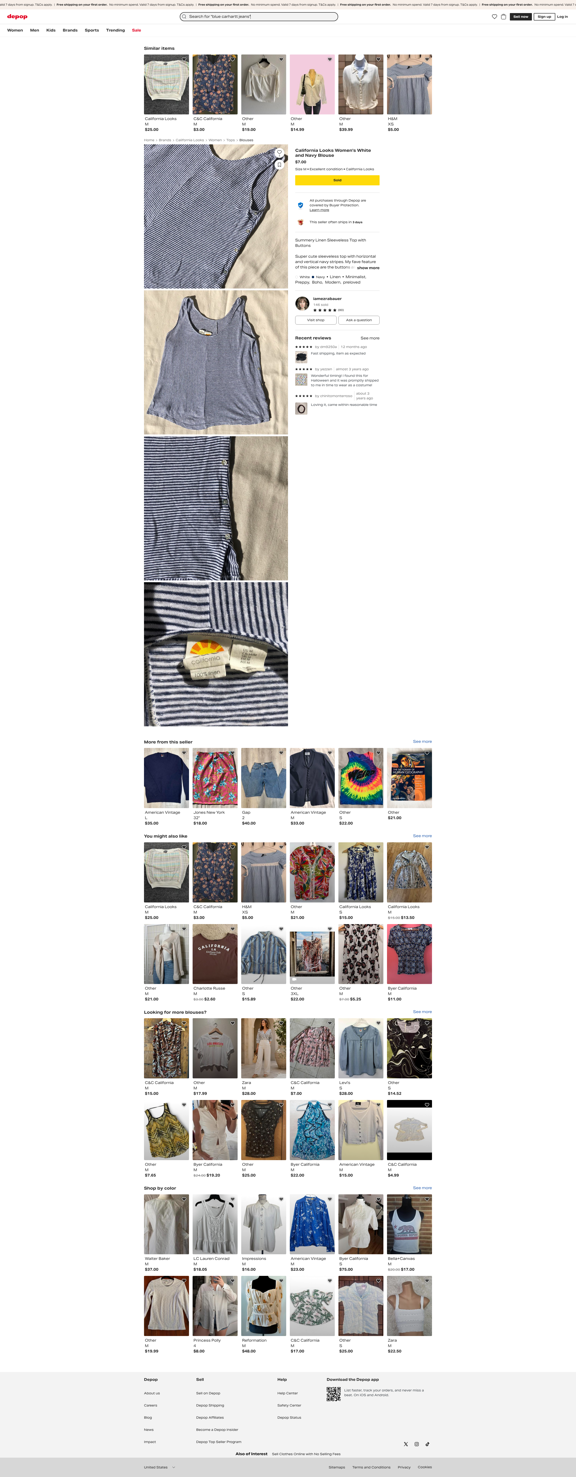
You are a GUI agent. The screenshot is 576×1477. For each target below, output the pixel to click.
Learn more (319, 210)
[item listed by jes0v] (312, 1048)
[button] (346, 310)
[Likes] (494, 17)
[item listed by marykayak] (166, 1306)
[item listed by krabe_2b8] (312, 1306)
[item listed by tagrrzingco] (409, 1130)
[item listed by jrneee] (166, 872)
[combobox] (259, 16)
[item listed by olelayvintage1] (312, 1224)
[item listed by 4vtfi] (409, 954)
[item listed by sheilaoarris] (360, 1224)
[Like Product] (184, 59)
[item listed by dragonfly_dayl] (263, 1048)
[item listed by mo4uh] (360, 1130)
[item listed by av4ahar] (215, 1130)
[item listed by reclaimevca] (166, 1224)
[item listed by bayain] (166, 1130)
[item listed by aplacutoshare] (360, 1048)
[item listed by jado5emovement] (263, 1130)
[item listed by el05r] (263, 872)
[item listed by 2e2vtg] (263, 954)
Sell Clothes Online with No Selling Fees (306, 1454)
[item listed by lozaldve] (312, 1130)
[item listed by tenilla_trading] (215, 1224)
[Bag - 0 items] (503, 17)
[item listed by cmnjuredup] (166, 954)
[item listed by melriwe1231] (409, 1306)
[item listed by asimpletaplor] (263, 1306)
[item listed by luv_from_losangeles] (360, 954)
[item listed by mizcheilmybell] (215, 872)
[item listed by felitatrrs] (263, 1224)
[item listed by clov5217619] (409, 872)
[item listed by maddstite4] (215, 1306)
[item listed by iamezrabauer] (166, 778)
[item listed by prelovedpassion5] (360, 872)
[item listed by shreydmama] (215, 1048)
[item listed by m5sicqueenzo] (409, 1048)
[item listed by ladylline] (360, 1306)
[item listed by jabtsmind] (166, 1048)
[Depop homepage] (17, 16)
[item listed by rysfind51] (312, 872)
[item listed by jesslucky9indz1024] (409, 1224)
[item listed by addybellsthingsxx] (215, 954)
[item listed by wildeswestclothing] (312, 954)
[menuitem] (15, 30)
